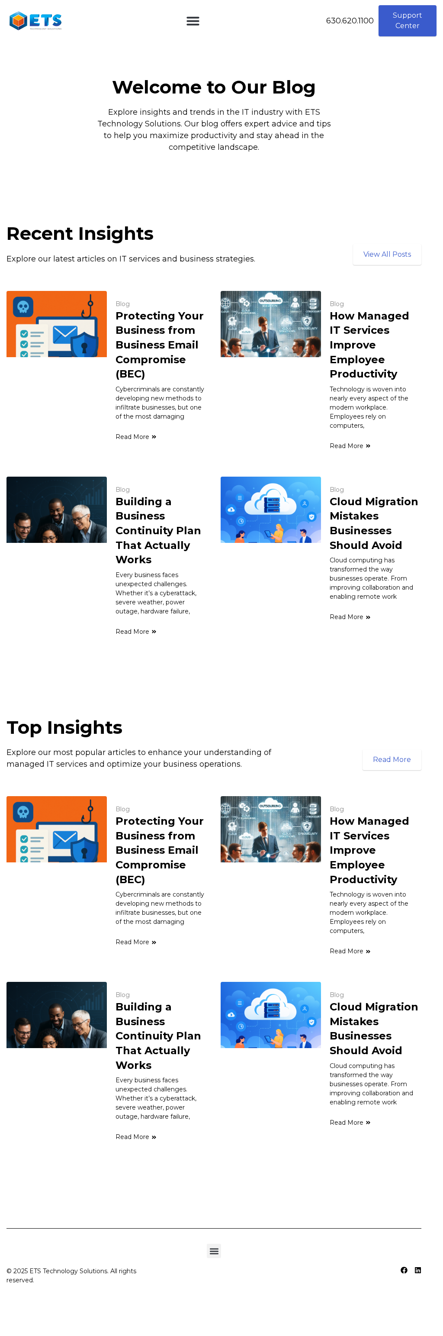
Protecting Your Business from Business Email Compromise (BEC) (160, 345)
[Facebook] (404, 1270)
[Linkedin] (417, 1270)
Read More (132, 437)
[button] (193, 20)
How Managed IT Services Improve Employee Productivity (369, 345)
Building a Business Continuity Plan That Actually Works (158, 530)
